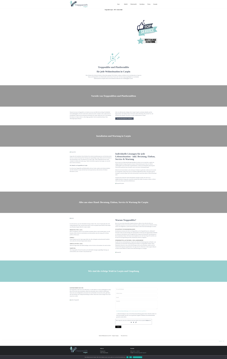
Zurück (220, 341)
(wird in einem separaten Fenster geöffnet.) (131, 311)
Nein (131, 357)
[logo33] (78, 1)
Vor (223, 341)
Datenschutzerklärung (137, 357)
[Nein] (225, 357)
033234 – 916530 (136, 351)
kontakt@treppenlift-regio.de (140, 352)
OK (127, 357)
